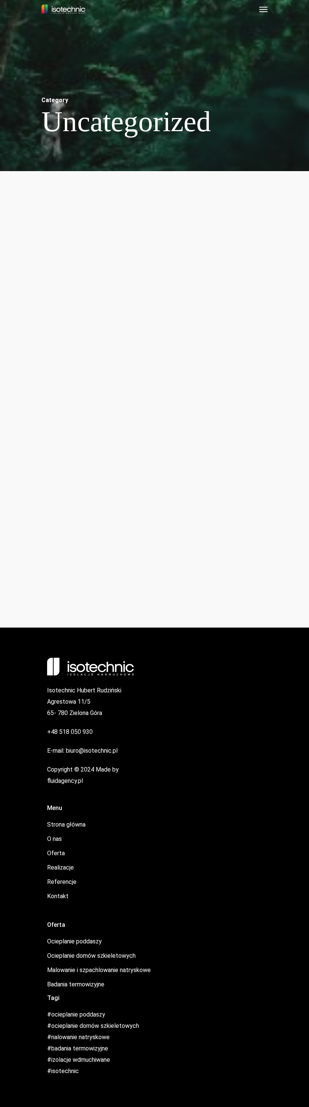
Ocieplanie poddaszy (74, 941)
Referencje (61, 881)
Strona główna (66, 824)
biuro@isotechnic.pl (92, 750)
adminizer (25, 392)
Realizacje (60, 867)
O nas (54, 838)
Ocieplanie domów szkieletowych (91, 955)
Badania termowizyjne (75, 984)
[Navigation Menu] (263, 9)
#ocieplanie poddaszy (76, 1014)
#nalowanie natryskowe (78, 1037)
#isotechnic (63, 1071)
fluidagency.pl (65, 780)
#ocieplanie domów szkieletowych (93, 1025)
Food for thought (37, 418)
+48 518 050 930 (70, 731)
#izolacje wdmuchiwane (78, 1059)
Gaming (23, 378)
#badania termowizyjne (77, 1048)
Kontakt (58, 896)
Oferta (56, 853)
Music (167, 467)
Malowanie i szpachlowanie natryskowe (99, 970)
